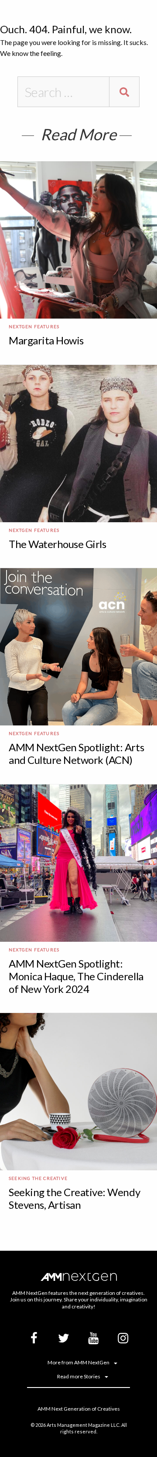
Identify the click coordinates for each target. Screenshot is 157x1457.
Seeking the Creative (38, 1178)
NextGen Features (34, 326)
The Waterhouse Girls (57, 544)
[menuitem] (78, 1362)
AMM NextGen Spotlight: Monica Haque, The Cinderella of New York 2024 (76, 976)
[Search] (124, 91)
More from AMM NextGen (78, 1362)
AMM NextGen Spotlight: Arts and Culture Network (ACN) (76, 753)
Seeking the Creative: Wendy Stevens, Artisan (74, 1198)
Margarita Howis (46, 340)
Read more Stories (78, 1376)
